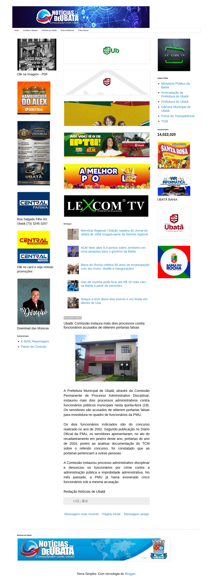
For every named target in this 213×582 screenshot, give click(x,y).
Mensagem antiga (136, 514)
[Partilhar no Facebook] (83, 501)
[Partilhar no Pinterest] (86, 501)
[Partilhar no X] (80, 501)
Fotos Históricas (67, 30)
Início (16, 30)
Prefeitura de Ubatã (174, 101)
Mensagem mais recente (81, 514)
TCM (164, 121)
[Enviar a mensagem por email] (74, 501)
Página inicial (111, 514)
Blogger (130, 573)
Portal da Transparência (177, 116)
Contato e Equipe (30, 30)
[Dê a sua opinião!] (77, 501)
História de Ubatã (49, 30)
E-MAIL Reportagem (35, 341)
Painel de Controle (33, 346)
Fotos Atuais (83, 30)
